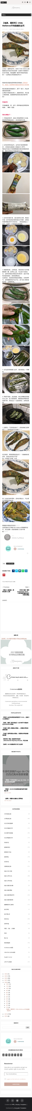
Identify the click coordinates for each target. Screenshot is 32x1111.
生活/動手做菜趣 (10, 563)
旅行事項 (6, 909)
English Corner (8, 957)
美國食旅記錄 (7, 866)
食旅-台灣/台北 (8, 876)
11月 (7, 986)
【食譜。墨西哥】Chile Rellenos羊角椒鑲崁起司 (17, 1010)
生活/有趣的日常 (8, 828)
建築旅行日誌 (7, 852)
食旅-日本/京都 (8, 871)
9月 (7, 990)
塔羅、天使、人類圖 (9, 928)
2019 (5, 1014)
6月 (7, 997)
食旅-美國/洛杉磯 (8, 885)
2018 (5, 1016)
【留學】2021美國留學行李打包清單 (12, 744)
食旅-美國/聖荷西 (8, 900)
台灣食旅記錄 (7, 818)
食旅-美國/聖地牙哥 (9, 895)
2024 (5, 974)
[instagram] (22, 2)
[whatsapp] (29, 2)
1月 (7, 1007)
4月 (7, 1001)
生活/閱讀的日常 (8, 838)
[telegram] (27, 2)
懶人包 (6, 938)
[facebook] (8, 1100)
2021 (5, 980)
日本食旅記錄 (7, 814)
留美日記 (6, 919)
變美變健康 (7, 943)
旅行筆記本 (7, 914)
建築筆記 (6, 857)
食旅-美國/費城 (8, 890)
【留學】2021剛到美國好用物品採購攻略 (14, 639)
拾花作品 (6, 861)
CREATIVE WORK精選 (9, 952)
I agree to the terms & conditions (16, 1079)
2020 (5, 982)
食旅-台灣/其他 (8, 881)
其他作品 (6, 842)
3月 (7, 1003)
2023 (5, 976)
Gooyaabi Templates (20, 1108)
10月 (7, 988)
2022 (5, 978)
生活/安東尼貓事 (8, 823)
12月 (7, 984)
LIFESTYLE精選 (8, 962)
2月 (7, 1005)
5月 (7, 999)
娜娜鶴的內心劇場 (9, 904)
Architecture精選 (8, 947)
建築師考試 (7, 847)
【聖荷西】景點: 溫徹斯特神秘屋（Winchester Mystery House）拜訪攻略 (15, 739)
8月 (7, 992)
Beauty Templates (21, 1104)
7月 (7, 994)
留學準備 (6, 923)
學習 (5, 933)
